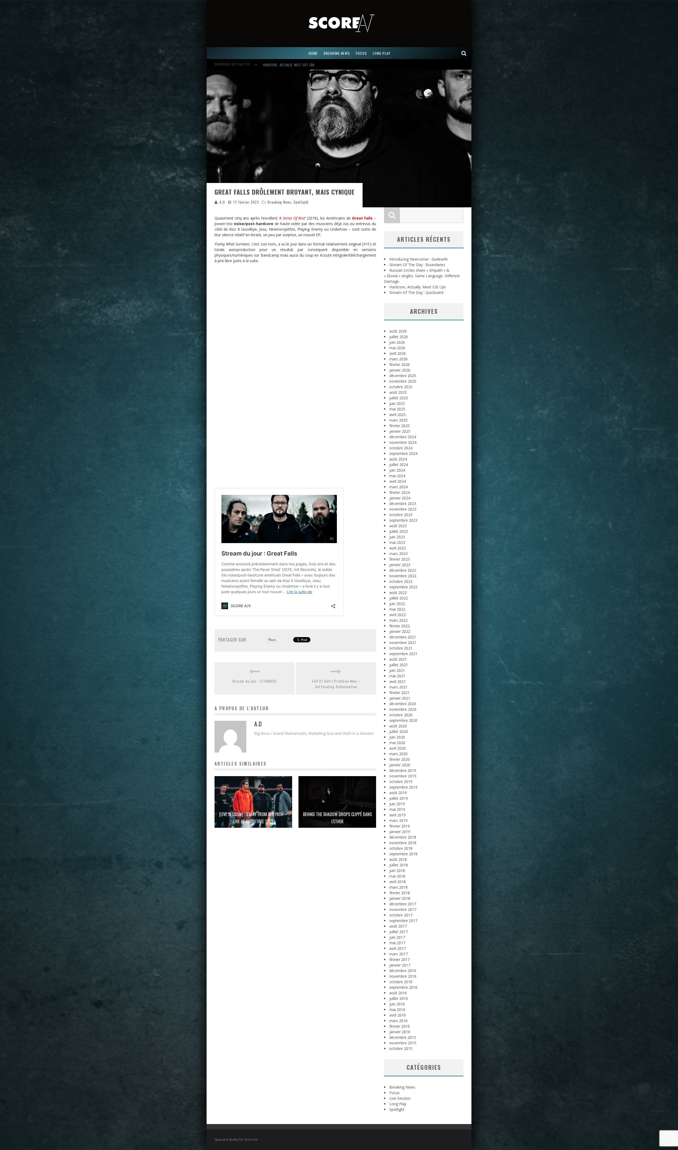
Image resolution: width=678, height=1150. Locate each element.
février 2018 (399, 892)
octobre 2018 (400, 848)
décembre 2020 (402, 703)
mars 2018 (398, 887)
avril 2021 (397, 681)
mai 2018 (397, 876)
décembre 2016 (402, 970)
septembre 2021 (403, 653)
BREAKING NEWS (337, 53)
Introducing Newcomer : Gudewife (289, 65)
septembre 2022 (403, 586)
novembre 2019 (402, 775)
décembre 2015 (402, 1037)
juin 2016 (397, 1003)
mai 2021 (397, 675)
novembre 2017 (402, 909)
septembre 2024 (403, 453)
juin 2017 (397, 937)
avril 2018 (397, 881)
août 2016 (398, 992)
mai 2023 (397, 542)
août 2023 (398, 525)
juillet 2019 (398, 798)
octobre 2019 (400, 781)
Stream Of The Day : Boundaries (417, 264)
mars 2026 (398, 358)
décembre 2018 (402, 837)
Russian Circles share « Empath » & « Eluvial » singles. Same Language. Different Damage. (422, 276)
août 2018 (398, 859)
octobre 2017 (400, 915)
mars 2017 (398, 953)
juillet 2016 (398, 998)
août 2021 (398, 659)
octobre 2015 (400, 1048)
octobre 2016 (400, 981)
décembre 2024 (402, 436)
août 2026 (398, 331)
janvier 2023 (399, 564)
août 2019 (398, 792)
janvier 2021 (399, 698)
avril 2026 (397, 353)
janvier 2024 (399, 497)
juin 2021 (397, 670)
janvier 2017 (399, 965)
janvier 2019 (399, 831)
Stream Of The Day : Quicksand (416, 292)
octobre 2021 (400, 648)
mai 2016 (397, 1009)
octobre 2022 (400, 581)
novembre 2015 (402, 1042)
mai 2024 (397, 475)
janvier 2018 (399, 898)
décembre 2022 (402, 570)
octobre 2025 (400, 386)
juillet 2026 (398, 336)
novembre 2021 (402, 642)
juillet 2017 (398, 931)
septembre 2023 (403, 520)
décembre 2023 (402, 503)
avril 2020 (397, 748)
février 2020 (399, 759)
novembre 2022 (402, 575)
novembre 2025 (402, 381)
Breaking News (279, 202)
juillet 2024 (398, 464)
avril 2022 (397, 614)
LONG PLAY (381, 53)
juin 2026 (397, 342)
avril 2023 (397, 548)
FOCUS (361, 53)
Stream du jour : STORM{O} (254, 681)
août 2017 (398, 926)
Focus (394, 1092)
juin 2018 (397, 870)
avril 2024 (397, 481)
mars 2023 (398, 553)
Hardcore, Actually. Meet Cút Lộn (417, 286)
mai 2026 (397, 347)
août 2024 (398, 459)
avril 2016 (397, 1015)
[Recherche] (464, 53)
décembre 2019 (402, 770)
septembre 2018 (403, 853)
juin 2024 (397, 470)
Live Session (400, 1098)
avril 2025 (397, 414)
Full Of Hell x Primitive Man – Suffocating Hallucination (336, 683)
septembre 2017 (403, 920)
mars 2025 (398, 420)
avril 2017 (397, 948)
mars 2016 (398, 1020)
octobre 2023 (400, 514)
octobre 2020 (400, 714)
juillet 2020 (398, 731)
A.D (222, 202)
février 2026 (399, 364)
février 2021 (399, 692)
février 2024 (399, 492)
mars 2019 (398, 820)
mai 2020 (397, 742)
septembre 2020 (403, 720)
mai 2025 (397, 408)
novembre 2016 (402, 976)
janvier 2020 (399, 764)
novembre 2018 (402, 842)
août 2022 (398, 592)
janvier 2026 (399, 370)
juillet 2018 (398, 864)
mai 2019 (397, 809)
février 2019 (399, 826)
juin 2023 (397, 536)
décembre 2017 (402, 903)
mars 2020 (398, 753)
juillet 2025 (398, 397)
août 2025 (398, 392)
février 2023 (399, 559)
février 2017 (399, 959)
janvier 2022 (399, 631)
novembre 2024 (402, 442)
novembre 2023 (402, 509)
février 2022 (399, 625)
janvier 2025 (399, 431)
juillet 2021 (398, 664)
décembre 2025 (402, 375)
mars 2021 (398, 687)
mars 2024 (398, 486)
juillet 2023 (398, 531)
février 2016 (399, 1026)
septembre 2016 (403, 987)
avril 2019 (397, 814)
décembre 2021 (402, 636)
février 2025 (399, 425)
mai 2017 (397, 942)
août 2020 (398, 725)
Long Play (397, 1103)
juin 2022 (397, 603)
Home (313, 53)
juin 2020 (397, 737)
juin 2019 (397, 803)
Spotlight (301, 202)
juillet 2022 (398, 598)
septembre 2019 (403, 787)
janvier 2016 (399, 1031)
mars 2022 (398, 620)
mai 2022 (397, 609)
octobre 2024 (400, 447)
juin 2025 (397, 403)
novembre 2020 (402, 709)
